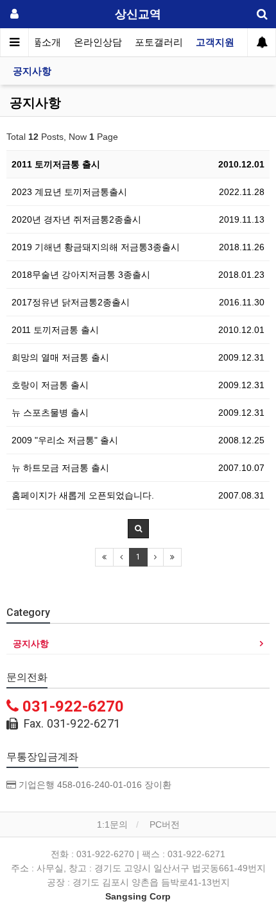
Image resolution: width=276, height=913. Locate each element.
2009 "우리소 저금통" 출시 (65, 440)
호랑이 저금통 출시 (50, 385)
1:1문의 (112, 824)
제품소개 (41, 42)
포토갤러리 (159, 42)
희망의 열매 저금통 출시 (60, 357)
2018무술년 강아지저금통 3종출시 (81, 274)
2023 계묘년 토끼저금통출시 (69, 192)
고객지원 (215, 42)
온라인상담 (98, 42)
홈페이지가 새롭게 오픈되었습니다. (83, 495)
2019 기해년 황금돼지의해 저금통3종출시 (96, 247)
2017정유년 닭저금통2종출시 (71, 302)
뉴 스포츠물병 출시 (50, 412)
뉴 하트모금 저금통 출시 (60, 468)
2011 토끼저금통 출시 (56, 164)
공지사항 (32, 71)
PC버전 (165, 824)
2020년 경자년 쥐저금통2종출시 (76, 219)
